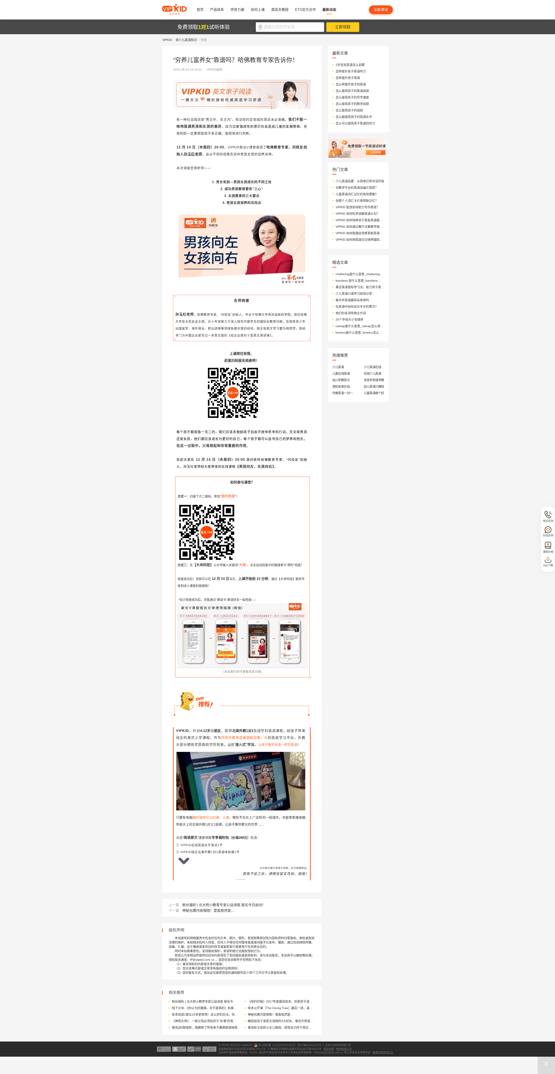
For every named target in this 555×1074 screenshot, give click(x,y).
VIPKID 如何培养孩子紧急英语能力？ (360, 220)
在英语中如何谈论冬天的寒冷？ (357, 306)
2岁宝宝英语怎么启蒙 (350, 65)
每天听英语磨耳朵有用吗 (352, 300)
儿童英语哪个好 (374, 393)
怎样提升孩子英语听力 (351, 71)
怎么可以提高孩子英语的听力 (355, 123)
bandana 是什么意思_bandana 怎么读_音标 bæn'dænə (360, 280)
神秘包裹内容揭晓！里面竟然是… (208, 910)
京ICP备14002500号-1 (310, 1045)
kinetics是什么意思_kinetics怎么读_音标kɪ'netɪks (360, 332)
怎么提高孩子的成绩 (349, 110)
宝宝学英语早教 (374, 380)
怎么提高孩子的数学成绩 (352, 103)
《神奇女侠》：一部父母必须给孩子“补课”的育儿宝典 (205, 1021)
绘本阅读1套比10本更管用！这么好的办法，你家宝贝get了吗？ (205, 1014)
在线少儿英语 (372, 373)
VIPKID (167, 40)
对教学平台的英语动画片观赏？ (357, 187)
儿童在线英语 (341, 373)
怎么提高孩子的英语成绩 (352, 90)
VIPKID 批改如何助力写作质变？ (358, 207)
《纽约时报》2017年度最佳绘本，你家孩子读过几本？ (281, 1001)
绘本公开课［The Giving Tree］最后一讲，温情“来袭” (281, 1008)
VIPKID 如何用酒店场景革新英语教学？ (360, 233)
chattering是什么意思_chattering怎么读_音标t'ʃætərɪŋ (360, 274)
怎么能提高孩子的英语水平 (354, 116)
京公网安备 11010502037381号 (277, 1045)
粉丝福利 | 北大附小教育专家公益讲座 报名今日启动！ (224, 905)
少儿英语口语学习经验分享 (354, 293)
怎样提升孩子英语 (348, 77)
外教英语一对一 (342, 393)
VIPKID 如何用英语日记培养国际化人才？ (360, 239)
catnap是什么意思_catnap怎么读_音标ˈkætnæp (360, 326)
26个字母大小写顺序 (349, 319)
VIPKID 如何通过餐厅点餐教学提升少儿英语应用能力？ (360, 226)
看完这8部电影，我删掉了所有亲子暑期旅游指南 (204, 1027)
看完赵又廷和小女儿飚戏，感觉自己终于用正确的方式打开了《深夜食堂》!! (281, 1027)
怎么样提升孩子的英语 (351, 84)
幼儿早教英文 (341, 380)
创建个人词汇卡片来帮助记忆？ (357, 200)
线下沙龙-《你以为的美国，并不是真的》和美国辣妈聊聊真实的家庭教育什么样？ (205, 1008)
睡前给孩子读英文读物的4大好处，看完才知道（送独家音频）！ (281, 1021)
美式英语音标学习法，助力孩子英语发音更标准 (360, 287)
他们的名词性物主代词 (351, 313)
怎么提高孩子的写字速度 (352, 97)
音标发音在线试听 (342, 386)
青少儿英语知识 (186, 40)
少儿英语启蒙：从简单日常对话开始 (360, 181)
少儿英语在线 (372, 367)
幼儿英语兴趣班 (374, 386)
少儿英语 (338, 367)
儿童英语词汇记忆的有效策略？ (357, 194)
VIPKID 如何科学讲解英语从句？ (358, 213)
